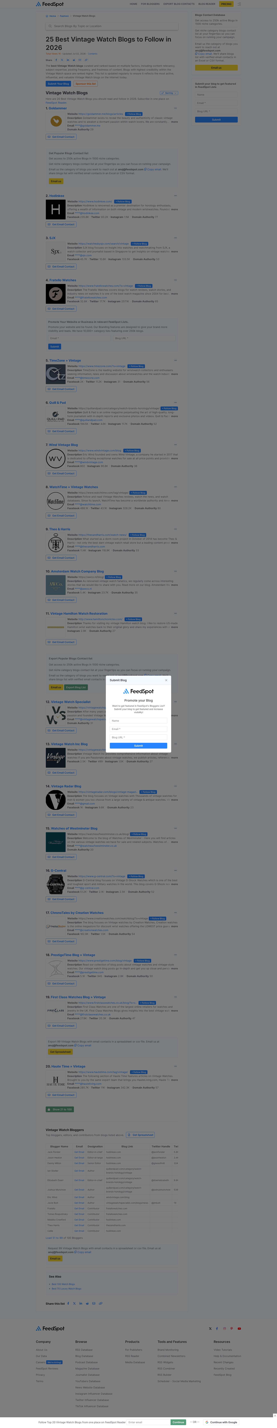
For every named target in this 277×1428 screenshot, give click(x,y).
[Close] (166, 680)
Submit (138, 745)
